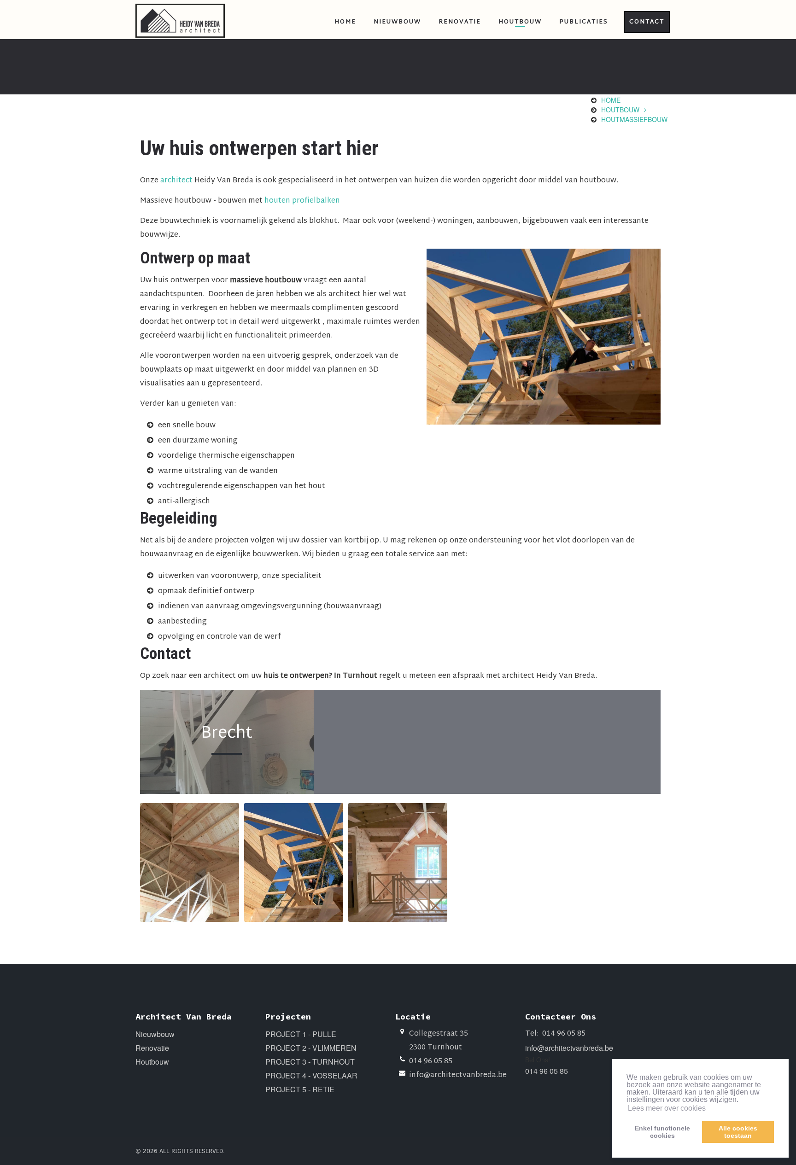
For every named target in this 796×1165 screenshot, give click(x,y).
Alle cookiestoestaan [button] (738, 1131)
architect (177, 180)
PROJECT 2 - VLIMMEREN (311, 1048)
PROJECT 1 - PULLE (300, 1034)
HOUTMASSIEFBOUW (634, 119)
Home (610, 100)
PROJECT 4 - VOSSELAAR (311, 1075)
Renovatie (152, 1048)
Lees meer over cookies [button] (667, 1108)
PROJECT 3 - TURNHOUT (310, 1061)
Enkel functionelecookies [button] (662, 1131)
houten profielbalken (302, 201)
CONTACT (646, 22)
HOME (345, 22)
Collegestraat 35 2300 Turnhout (438, 1040)
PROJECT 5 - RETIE (299, 1089)
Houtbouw (152, 1061)
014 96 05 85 (430, 1061)
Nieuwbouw (155, 1034)
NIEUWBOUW (397, 22)
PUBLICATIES (583, 22)
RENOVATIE (460, 22)
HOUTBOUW (520, 22)
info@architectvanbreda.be (458, 1075)
